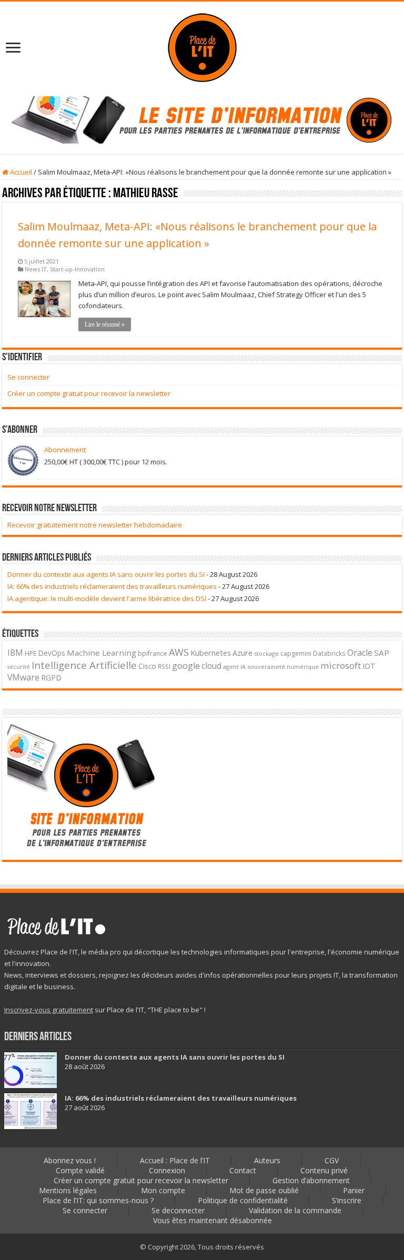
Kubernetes (210, 652)
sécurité (18, 666)
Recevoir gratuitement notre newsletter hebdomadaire (94, 525)
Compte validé (80, 1170)
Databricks (329, 653)
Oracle (359, 652)
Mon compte (163, 1190)
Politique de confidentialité (243, 1200)
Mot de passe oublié (264, 1190)
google (186, 666)
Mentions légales (68, 1190)
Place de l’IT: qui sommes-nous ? (98, 1200)
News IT (36, 269)
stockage (266, 653)
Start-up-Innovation (77, 269)
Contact (242, 1170)
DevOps (51, 653)
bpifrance (152, 653)
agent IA (234, 666)
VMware (23, 677)
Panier (354, 1190)
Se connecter (28, 377)
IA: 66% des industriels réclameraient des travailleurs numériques (112, 586)
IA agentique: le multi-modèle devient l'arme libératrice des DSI (106, 598)
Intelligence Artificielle (84, 665)
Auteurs (267, 1160)
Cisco (147, 666)
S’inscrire (346, 1200)
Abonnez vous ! (70, 1160)
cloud (211, 666)
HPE (31, 653)
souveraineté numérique (283, 666)
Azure (242, 653)
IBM (15, 652)
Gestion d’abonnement (311, 1180)
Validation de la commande (295, 1210)
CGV (332, 1160)
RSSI (164, 666)
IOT (369, 666)
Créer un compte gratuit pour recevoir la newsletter (88, 393)
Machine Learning (101, 652)
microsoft (340, 665)
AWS (179, 652)
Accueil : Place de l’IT (175, 1160)
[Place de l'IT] (202, 46)
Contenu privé (324, 1170)
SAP (381, 652)
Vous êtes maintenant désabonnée (212, 1220)
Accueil (20, 172)
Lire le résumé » (105, 324)
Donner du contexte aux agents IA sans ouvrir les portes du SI (106, 574)
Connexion (167, 1170)
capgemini (295, 653)
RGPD (51, 678)
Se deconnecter (178, 1210)
